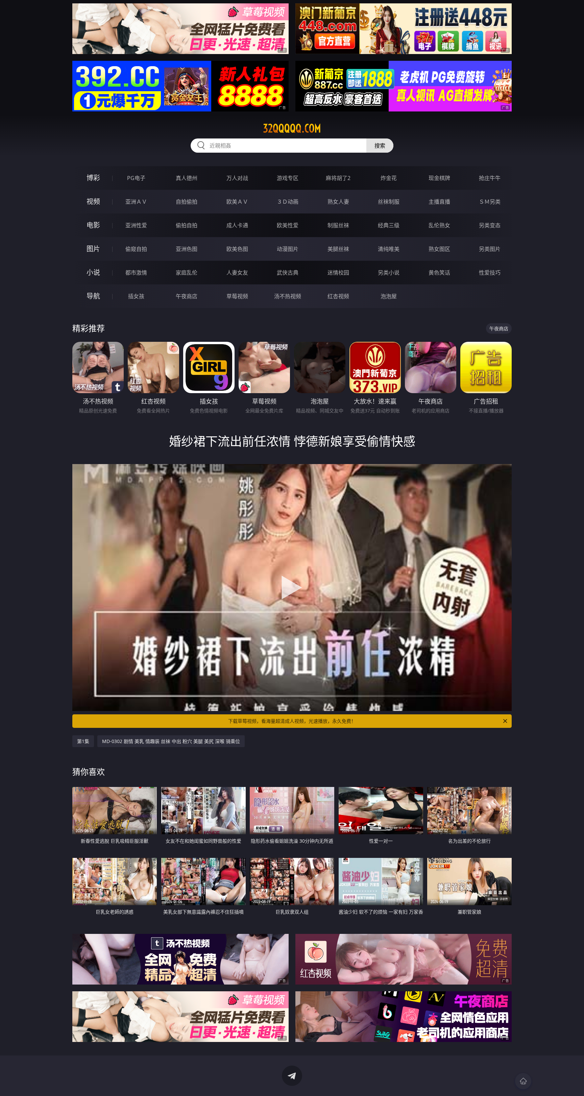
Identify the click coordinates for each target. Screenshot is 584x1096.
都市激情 (136, 272)
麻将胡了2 (338, 178)
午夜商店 (186, 296)
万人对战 (237, 178)
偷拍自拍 (186, 225)
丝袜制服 (388, 201)
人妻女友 (237, 272)
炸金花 (389, 178)
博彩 (93, 177)
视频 (93, 201)
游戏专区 (287, 178)
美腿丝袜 (338, 249)
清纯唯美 (388, 249)
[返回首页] (523, 1081)
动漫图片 (287, 249)
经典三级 (388, 225)
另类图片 (490, 249)
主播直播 (439, 201)
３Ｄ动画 (287, 201)
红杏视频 (338, 296)
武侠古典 (287, 272)
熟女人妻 (338, 201)
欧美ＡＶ (237, 201)
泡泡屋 (389, 296)
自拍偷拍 (186, 201)
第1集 (83, 741)
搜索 (379, 145)
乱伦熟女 (439, 225)
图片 (93, 248)
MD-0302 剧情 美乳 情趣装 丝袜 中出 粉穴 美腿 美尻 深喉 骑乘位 (171, 741)
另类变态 (490, 225)
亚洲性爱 (136, 225)
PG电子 (136, 178)
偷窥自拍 (136, 249)
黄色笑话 (439, 272)
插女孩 (136, 296)
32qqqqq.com (292, 128)
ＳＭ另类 (490, 201)
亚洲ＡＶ (136, 201)
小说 (93, 272)
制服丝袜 (338, 225)
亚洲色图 (186, 249)
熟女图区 (439, 249)
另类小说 (388, 272)
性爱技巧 (490, 272)
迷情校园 (338, 272)
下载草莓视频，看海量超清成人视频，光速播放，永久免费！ (292, 721)
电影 (93, 225)
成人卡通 (237, 225)
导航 (93, 296)
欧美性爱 (287, 225)
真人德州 (186, 178)
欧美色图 (237, 249)
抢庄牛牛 (490, 178)
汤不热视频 (287, 296)
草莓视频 (237, 296)
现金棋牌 (439, 178)
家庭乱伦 (186, 272)
